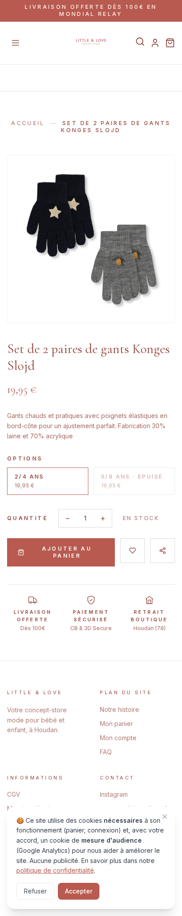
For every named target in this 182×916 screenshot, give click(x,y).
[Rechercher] (140, 41)
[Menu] (15, 42)
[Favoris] (132, 550)
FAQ (106, 752)
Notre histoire (119, 709)
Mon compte (118, 737)
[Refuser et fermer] (165, 816)
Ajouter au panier (67, 552)
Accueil (28, 123)
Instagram (114, 794)
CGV (13, 794)
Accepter (78, 891)
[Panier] (170, 43)
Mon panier (116, 723)
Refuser (35, 891)
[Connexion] (155, 43)
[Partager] (162, 550)
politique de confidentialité (55, 870)
